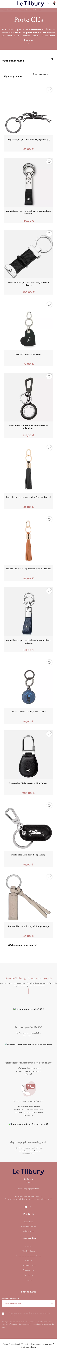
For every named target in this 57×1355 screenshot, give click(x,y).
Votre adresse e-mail (11, 1299)
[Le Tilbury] (31, 3)
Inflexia (32, 1347)
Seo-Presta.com (34, 1344)
